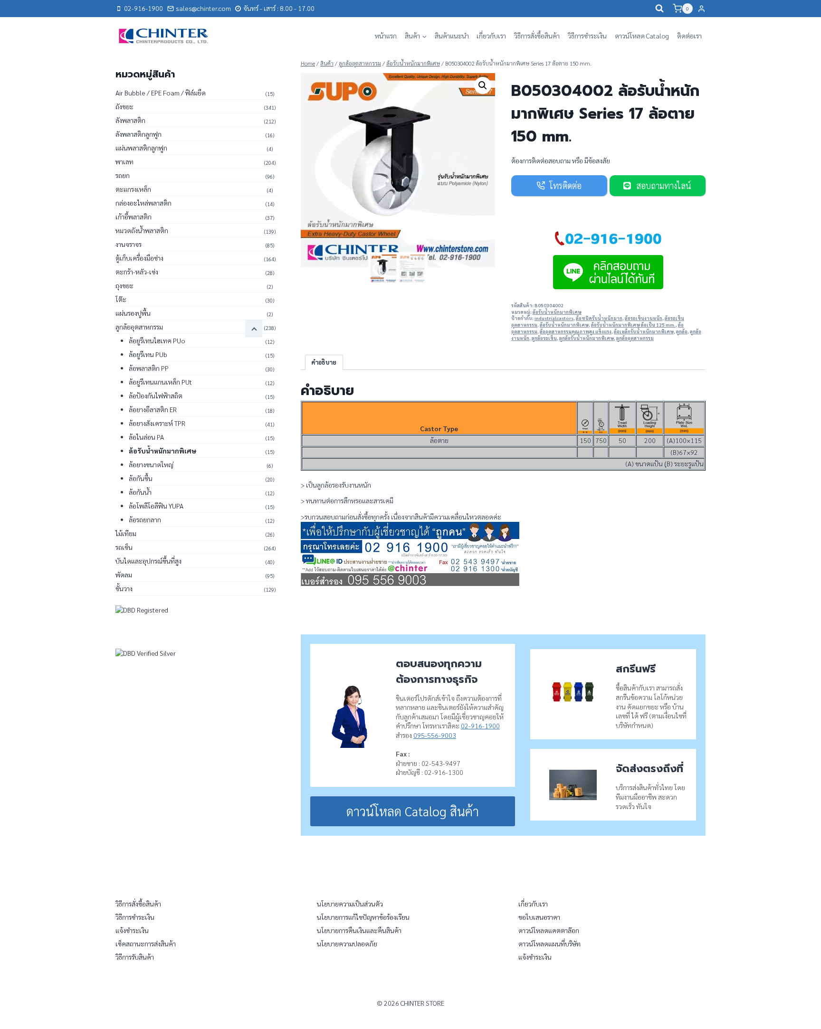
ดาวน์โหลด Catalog (642, 35)
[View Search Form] (659, 8)
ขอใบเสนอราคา (539, 917)
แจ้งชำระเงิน (132, 930)
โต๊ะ (120, 299)
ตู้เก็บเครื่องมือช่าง (139, 258)
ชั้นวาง (124, 588)
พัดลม (123, 574)
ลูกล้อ (681, 331)
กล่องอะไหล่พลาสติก (143, 202)
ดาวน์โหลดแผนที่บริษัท (549, 943)
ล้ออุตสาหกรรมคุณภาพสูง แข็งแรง (575, 331)
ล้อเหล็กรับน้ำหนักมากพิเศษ (644, 331)
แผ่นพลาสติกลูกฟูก (141, 147)
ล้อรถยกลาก (145, 519)
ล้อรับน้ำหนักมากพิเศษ (557, 312)
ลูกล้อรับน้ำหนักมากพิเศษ (586, 338)
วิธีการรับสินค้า (134, 957)
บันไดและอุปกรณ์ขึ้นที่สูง (148, 561)
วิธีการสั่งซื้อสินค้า (537, 35)
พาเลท (124, 161)
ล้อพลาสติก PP (149, 368)
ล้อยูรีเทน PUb (148, 354)
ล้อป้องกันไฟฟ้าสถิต (155, 395)
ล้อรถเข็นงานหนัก (643, 318)
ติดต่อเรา (689, 35)
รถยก (122, 175)
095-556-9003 (434, 735)
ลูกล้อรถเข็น (544, 338)
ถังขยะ (124, 106)
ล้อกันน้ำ (140, 492)
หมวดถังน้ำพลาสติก (141, 230)
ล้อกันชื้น (141, 478)
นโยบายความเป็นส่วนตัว (350, 903)
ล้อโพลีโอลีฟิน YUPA (156, 505)
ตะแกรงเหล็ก (133, 189)
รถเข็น (124, 547)
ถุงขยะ (124, 285)
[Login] (701, 8)
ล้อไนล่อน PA (146, 437)
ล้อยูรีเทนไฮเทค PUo (157, 340)
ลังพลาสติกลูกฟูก (138, 134)
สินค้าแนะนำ (452, 35)
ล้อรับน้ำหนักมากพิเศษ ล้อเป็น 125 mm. (633, 325)
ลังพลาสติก (130, 120)
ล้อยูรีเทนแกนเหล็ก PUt (160, 382)
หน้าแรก (386, 35)
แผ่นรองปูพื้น (133, 313)
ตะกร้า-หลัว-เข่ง (136, 271)
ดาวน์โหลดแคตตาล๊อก (548, 930)
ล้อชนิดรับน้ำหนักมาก (599, 318)
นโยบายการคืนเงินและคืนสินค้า (359, 930)
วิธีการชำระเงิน (587, 35)
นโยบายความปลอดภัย (347, 943)
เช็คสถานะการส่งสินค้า (145, 943)
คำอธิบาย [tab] (323, 362)
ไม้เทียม (125, 533)
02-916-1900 (480, 725)
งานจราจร (128, 244)
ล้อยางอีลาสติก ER (153, 409)
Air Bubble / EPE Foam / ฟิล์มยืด (160, 92)
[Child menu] (253, 328)
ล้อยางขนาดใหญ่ (151, 464)
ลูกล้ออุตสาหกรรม (635, 338)
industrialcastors (554, 318)
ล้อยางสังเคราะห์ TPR (157, 423)
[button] (482, 85)
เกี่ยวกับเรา (491, 35)
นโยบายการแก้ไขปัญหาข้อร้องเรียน (363, 917)
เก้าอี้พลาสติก (133, 216)
